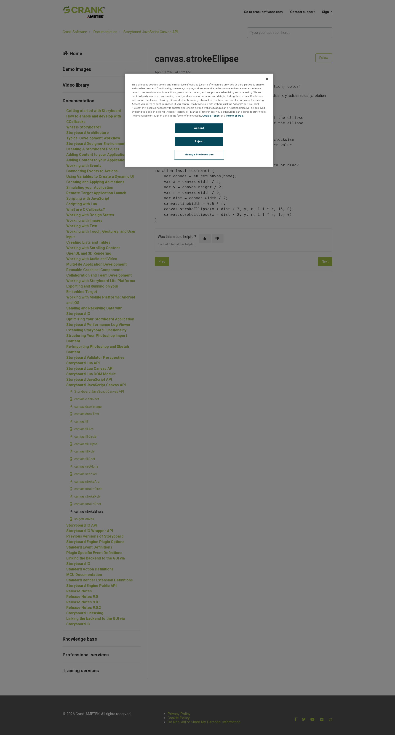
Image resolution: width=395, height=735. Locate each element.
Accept (199, 128)
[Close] (267, 79)
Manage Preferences (199, 154)
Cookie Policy (210, 115)
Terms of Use (234, 115)
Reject (199, 141)
